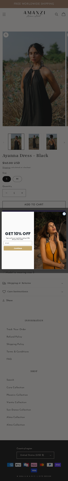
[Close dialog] (64, 213)
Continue (18, 248)
